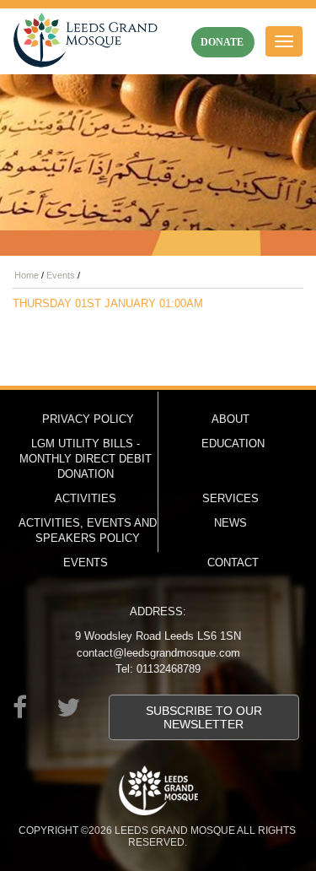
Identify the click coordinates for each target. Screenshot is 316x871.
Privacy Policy (88, 419)
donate (222, 42)
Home (26, 275)
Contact (233, 562)
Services (230, 498)
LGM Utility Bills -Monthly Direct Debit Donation (85, 458)
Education (233, 443)
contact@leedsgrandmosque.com (158, 652)
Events (60, 275)
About (230, 419)
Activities (85, 498)
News (230, 523)
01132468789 (169, 669)
